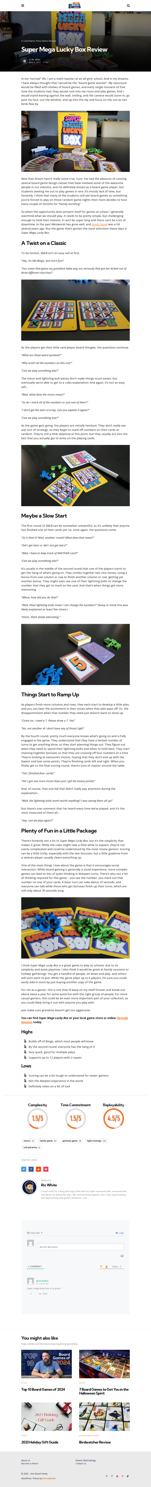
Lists (25, 1383)
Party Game (42, 41)
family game (48, 1140)
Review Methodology (86, 1460)
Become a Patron (29, 1463)
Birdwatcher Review (95, 1442)
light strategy (96, 1140)
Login (121, 1232)
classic (29, 1140)
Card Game (29, 41)
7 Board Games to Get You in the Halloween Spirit (104, 1391)
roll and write (32, 1147)
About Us (25, 1460)
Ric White (36, 59)
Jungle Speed (99, 224)
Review (52, 41)
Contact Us (81, 1463)
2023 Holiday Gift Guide (39, 1442)
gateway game (71, 1140)
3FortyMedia (49, 1478)
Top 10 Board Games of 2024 (43, 1389)
